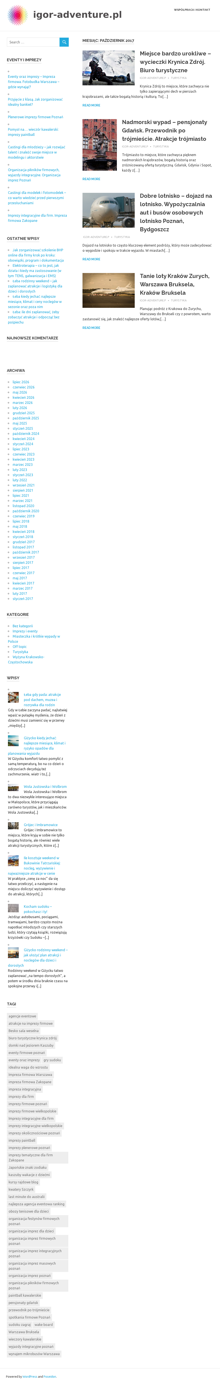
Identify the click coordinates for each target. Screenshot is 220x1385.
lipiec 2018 (21, 521)
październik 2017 (26, 552)
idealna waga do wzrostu (28, 1067)
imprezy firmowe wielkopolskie (32, 1111)
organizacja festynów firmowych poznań (34, 1221)
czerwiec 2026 (24, 387)
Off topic (20, 647)
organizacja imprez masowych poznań (32, 1265)
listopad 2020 (23, 506)
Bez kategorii (23, 626)
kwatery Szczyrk (21, 1189)
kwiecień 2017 (23, 583)
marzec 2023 (23, 464)
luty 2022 (20, 480)
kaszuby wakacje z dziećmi (29, 1175)
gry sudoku (52, 1060)
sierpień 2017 (23, 562)
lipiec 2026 (21, 382)
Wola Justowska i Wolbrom (45, 786)
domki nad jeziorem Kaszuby (31, 1045)
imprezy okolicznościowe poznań (34, 1133)
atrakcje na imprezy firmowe (31, 1023)
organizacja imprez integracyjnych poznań (35, 1253)
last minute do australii (27, 1197)
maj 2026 (20, 392)
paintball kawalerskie (25, 1295)
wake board (44, 1325)
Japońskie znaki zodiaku (28, 1167)
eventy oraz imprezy (24, 1060)
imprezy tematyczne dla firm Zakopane (31, 1157)
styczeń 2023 (23, 475)
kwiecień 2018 (23, 532)
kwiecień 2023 (23, 459)
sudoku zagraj (20, 1325)
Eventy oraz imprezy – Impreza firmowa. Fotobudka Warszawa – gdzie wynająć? (33, 82)
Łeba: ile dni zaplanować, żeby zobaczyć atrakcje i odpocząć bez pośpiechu (34, 317)
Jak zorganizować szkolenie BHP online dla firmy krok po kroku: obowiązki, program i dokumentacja (36, 255)
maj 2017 (20, 578)
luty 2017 (20, 593)
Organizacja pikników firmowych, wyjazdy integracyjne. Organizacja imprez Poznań (34, 175)
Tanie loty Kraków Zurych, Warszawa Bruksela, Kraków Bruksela (174, 284)
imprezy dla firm (21, 1096)
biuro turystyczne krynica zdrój (33, 1038)
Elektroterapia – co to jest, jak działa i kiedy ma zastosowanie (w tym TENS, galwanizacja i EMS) (34, 271)
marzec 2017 (23, 588)
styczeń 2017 (23, 599)
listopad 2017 (23, 547)
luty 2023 (20, 470)
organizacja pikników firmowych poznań (34, 1285)
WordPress (30, 1376)
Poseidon (50, 1376)
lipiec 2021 (21, 495)
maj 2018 (20, 526)
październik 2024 (26, 434)
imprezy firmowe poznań (28, 1104)
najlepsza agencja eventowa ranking (36, 1204)
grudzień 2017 (24, 542)
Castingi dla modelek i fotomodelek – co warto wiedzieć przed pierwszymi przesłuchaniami (37, 198)
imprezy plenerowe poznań (29, 1148)
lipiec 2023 (21, 449)
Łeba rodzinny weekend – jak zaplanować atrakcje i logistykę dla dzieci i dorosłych (35, 286)
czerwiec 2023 (24, 454)
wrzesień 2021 (24, 485)
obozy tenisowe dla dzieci (29, 1211)
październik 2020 (26, 511)
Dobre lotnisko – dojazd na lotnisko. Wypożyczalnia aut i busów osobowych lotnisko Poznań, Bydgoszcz (176, 213)
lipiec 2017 (21, 568)
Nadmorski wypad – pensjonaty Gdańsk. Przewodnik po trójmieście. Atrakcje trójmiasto (164, 130)
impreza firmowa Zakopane (30, 1082)
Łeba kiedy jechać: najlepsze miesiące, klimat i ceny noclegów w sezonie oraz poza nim (35, 301)
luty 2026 (20, 408)
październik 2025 (26, 418)
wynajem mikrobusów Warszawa (34, 1354)
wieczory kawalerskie (25, 1339)
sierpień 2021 (23, 490)
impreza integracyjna (25, 1089)
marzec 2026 (23, 403)
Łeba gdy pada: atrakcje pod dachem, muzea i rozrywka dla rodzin (42, 700)
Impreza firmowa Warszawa (30, 1075)
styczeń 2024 (23, 444)
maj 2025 (20, 423)
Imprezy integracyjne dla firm (31, 1118)
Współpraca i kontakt (192, 9)
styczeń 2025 (23, 428)
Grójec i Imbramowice (41, 825)
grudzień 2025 (24, 413)
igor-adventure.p (153, 77)
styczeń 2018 (23, 537)
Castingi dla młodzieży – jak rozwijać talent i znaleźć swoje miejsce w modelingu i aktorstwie (36, 152)
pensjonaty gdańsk (23, 1303)
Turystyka (179, 77)
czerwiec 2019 (24, 516)
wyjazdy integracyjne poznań (31, 1346)
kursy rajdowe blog (23, 1182)
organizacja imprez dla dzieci (31, 1231)
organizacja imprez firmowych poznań (32, 1240)
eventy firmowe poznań (27, 1053)
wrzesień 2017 (24, 557)
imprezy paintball (22, 1140)
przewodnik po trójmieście (29, 1310)
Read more (91, 105)
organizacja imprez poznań (30, 1276)
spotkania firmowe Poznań (29, 1317)
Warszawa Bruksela (24, 1332)
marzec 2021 (23, 501)
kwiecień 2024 (23, 439)
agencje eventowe (22, 1016)
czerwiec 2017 (24, 573)
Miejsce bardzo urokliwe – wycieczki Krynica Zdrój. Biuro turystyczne (175, 62)
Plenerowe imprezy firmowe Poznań (35, 117)
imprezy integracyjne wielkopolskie (35, 1126)
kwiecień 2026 (23, 397)
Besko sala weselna (24, 1031)
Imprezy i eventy (25, 631)
